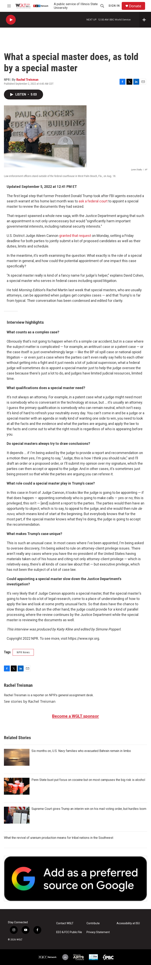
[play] (11, 20)
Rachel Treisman (27, 80)
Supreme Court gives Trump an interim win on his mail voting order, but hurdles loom (88, 809)
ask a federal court (93, 201)
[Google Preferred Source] (75, 878)
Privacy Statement (98, 932)
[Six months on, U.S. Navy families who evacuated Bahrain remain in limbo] (16, 757)
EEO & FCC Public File (69, 932)
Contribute (93, 923)
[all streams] (145, 20)
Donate (135, 6)
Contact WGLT (65, 923)
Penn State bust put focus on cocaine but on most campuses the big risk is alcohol (88, 780)
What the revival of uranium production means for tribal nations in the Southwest (58, 838)
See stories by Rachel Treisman (29, 701)
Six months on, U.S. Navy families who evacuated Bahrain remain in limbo (81, 751)
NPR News (23, 652)
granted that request (75, 236)
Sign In (114, 5)
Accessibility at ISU (128, 923)
